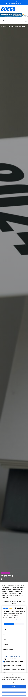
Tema (8, 26)
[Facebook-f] (12, 2)
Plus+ (19, 619)
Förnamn (5, 629)
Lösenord (5, 644)
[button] (26, 21)
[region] (14, 685)
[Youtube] (16, 2)
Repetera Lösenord (8, 649)
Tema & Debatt (14, 26)
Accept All (14, 686)
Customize (14, 690)
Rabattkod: (5, 672)
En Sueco (3, 26)
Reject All (14, 694)
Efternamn (6, 634)
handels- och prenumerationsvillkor (13, 656)
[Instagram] (14, 2)
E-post (5, 639)
